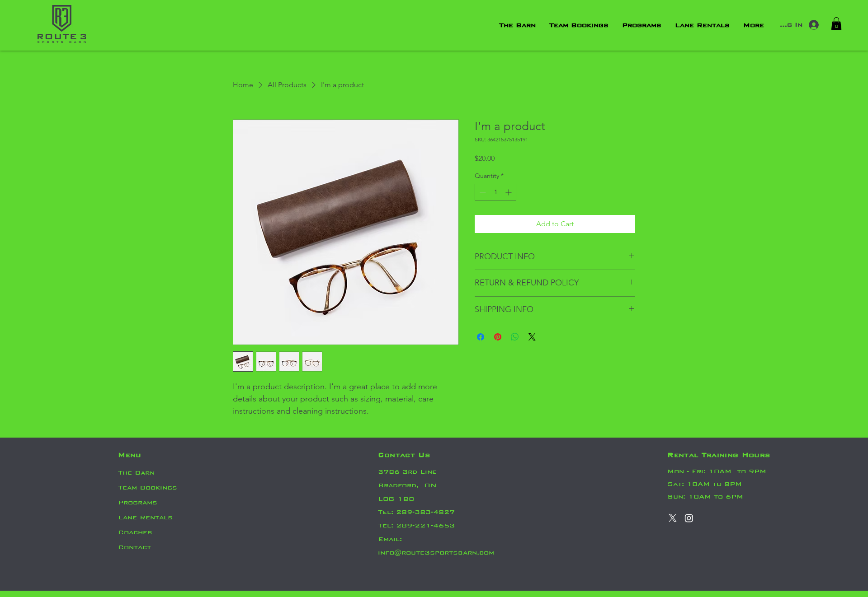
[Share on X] (532, 336)
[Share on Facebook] (480, 336)
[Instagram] (689, 518)
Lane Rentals (145, 517)
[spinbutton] (495, 192)
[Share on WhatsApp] (514, 336)
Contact (134, 547)
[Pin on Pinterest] (497, 336)
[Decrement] (481, 192)
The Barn (136, 472)
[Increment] (509, 192)
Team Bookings (147, 487)
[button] (836, 23)
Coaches (135, 532)
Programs (137, 502)
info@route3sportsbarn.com (436, 552)
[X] (672, 518)
